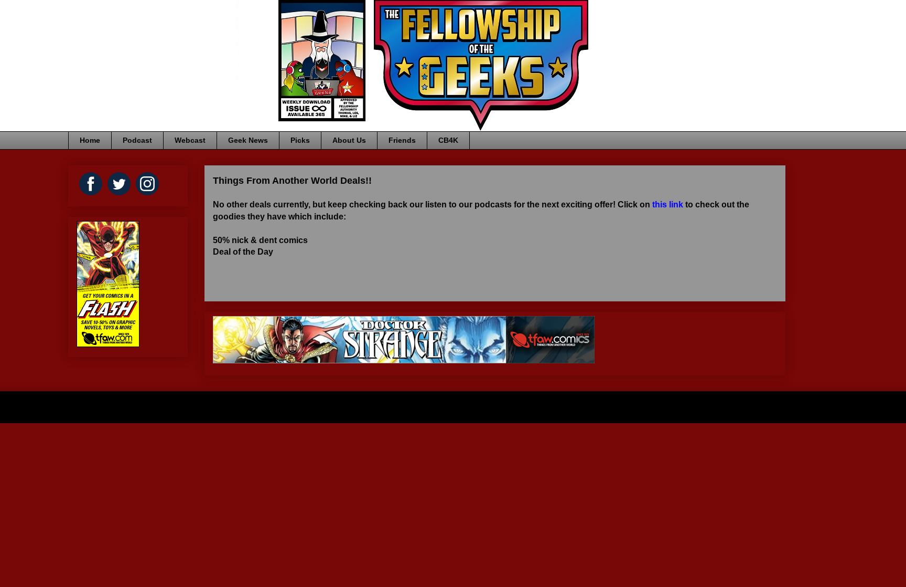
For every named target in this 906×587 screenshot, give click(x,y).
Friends (402, 140)
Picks (300, 140)
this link (667, 204)
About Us (349, 140)
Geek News (248, 140)
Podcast (137, 140)
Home (90, 140)
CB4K (448, 140)
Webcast (190, 140)
